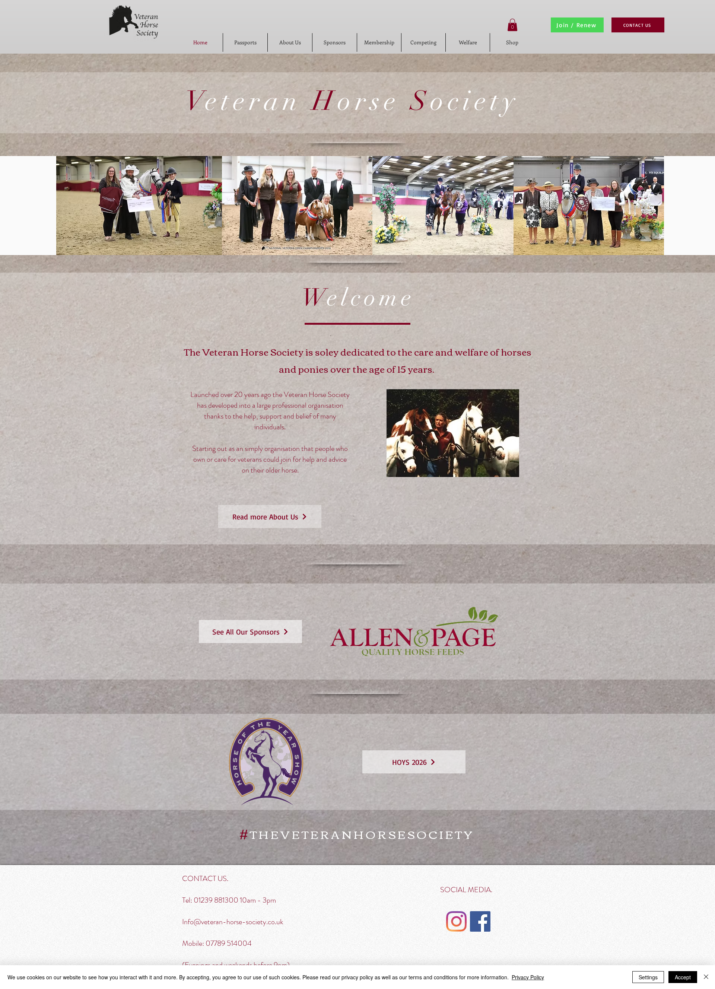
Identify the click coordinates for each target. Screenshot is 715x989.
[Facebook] (480, 921)
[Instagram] (456, 921)
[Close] (706, 977)
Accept (683, 977)
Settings (648, 977)
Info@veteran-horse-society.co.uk (232, 921)
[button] (512, 25)
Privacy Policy (528, 977)
